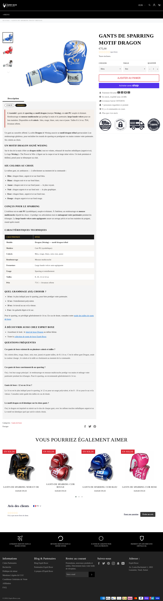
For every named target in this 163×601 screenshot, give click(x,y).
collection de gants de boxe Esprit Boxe (30, 337)
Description (13, 98)
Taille (126, 63)
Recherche (7, 567)
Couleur (103, 63)
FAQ (5, 587)
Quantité (152, 63)
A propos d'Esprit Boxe (43, 571)
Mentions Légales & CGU (13, 575)
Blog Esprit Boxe (41, 563)
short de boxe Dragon (34, 332)
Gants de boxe (17, 423)
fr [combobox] (38, 506)
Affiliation (7, 583)
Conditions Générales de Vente (15, 579)
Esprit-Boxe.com (14, 598)
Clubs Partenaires (10, 563)
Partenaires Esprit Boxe (43, 567)
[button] (108, 52)
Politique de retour (10, 571)
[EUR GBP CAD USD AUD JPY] (142, 5)
